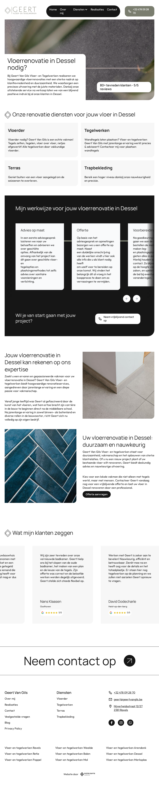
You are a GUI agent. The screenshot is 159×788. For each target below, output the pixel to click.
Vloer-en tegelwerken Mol (71, 760)
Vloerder (62, 698)
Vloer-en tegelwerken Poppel (23, 760)
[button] (80, 9)
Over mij (63, 11)
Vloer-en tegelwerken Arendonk (126, 748)
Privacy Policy (13, 728)
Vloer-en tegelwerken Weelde (74, 748)
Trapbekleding (65, 716)
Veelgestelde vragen (17, 716)
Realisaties (97, 9)
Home (53, 9)
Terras (61, 710)
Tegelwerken (65, 704)
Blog (7, 722)
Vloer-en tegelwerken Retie (22, 753)
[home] (21, 11)
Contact (112, 9)
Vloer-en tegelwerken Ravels (23, 748)
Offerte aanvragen (97, 494)
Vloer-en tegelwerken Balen (72, 753)
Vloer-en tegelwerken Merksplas (126, 760)
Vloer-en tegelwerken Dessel (124, 753)
